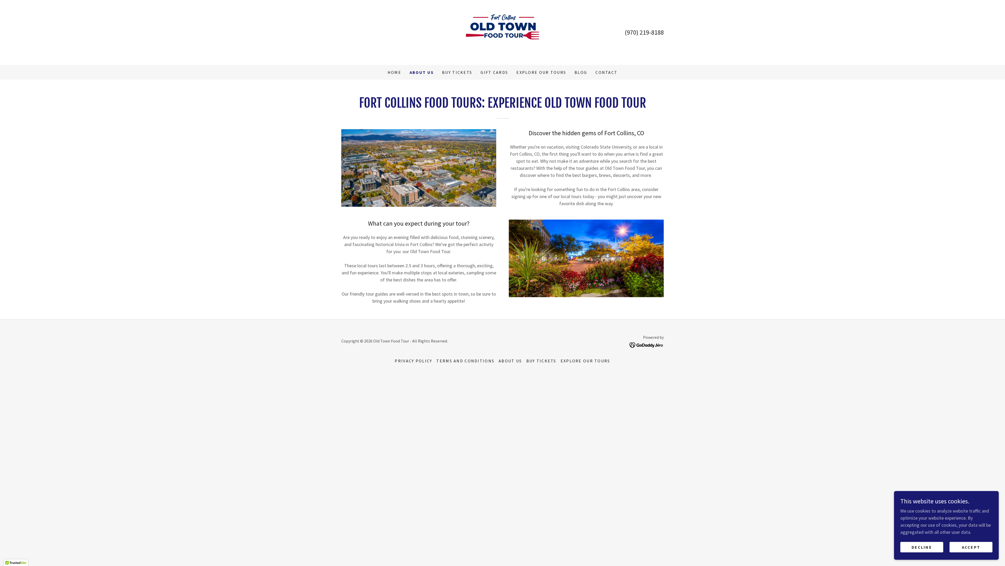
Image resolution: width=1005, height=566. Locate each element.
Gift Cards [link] (494, 72)
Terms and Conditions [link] (465, 360)
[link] (502, 32)
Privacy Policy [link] (413, 360)
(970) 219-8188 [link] (644, 32)
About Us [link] (422, 72)
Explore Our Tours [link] (541, 72)
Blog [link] (580, 72)
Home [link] (394, 72)
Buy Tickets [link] (457, 72)
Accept (971, 547)
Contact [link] (606, 72)
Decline (922, 547)
